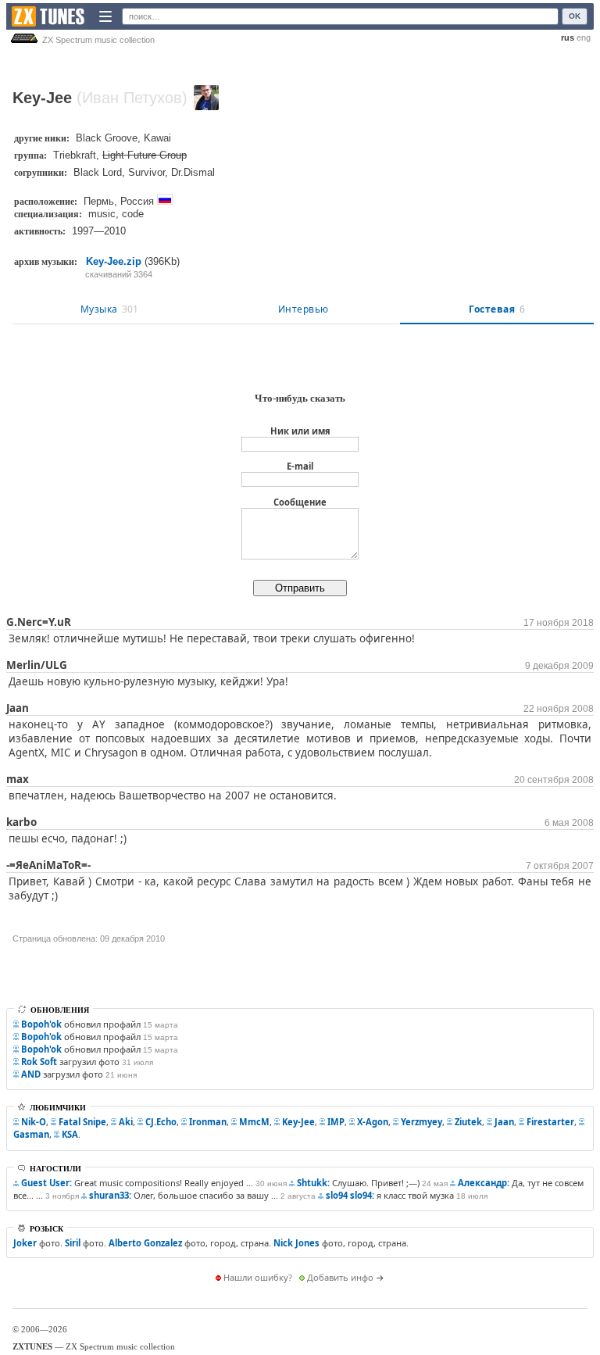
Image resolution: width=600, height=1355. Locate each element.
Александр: (483, 1183)
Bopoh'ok (41, 1024)
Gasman (31, 1134)
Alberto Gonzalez (145, 1243)
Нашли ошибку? (257, 1277)
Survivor (146, 172)
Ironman (208, 1122)
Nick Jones (296, 1243)
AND (31, 1074)
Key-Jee (298, 1122)
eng (584, 37)
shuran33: (110, 1195)
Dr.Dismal (193, 172)
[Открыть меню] (105, 16)
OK (574, 16)
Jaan (504, 1122)
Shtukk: (313, 1183)
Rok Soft (39, 1061)
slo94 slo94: (350, 1195)
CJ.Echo (161, 1122)
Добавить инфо (340, 1277)
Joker (25, 1243)
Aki (126, 1122)
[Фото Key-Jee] (206, 97)
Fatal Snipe (82, 1122)
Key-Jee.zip (113, 261)
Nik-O (33, 1122)
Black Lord (97, 172)
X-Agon (372, 1122)
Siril (72, 1243)
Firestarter (550, 1122)
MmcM (254, 1122)
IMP (336, 1122)
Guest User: (46, 1183)
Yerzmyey (421, 1122)
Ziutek (468, 1122)
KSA (70, 1134)
